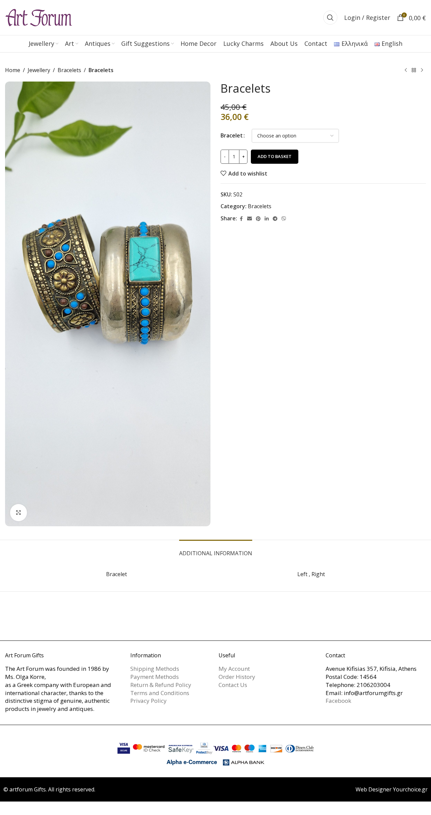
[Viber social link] (283, 218)
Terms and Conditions (159, 693)
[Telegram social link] (275, 218)
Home (12, 70)
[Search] (330, 17)
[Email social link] (249, 218)
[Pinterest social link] (258, 218)
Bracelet (232, 135)
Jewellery (39, 70)
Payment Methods (154, 677)
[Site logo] (38, 17)
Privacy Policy (148, 700)
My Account (234, 668)
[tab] (215, 550)
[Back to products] (414, 70)
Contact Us (233, 685)
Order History (237, 677)
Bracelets (69, 70)
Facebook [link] (338, 700)
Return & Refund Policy (160, 685)
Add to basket (275, 156)
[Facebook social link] (241, 218)
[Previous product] (406, 70)
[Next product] (422, 70)
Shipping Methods (154, 668)
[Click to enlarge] (18, 512)
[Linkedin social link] (267, 218)
